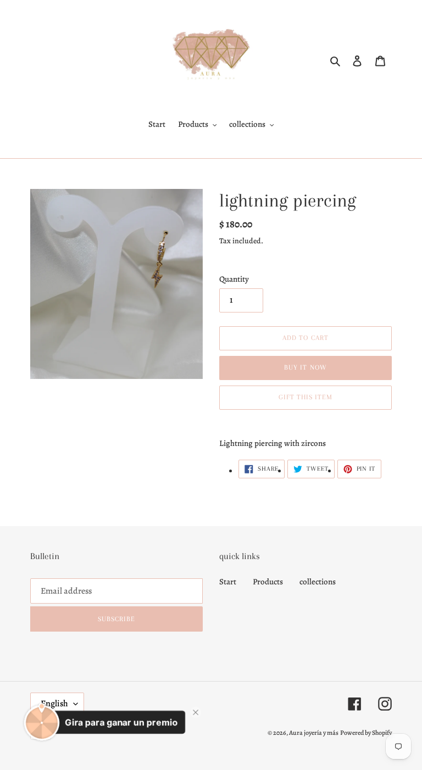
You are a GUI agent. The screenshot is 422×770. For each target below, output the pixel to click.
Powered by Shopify (366, 732)
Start (227, 581)
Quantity (234, 279)
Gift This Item (306, 397)
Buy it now (305, 367)
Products (268, 581)
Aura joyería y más (313, 732)
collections (317, 581)
